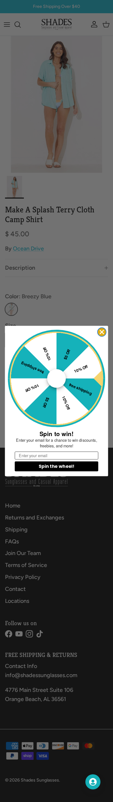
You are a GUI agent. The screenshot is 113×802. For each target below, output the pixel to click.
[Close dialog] (102, 332)
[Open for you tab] (92, 781)
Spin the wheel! (56, 466)
